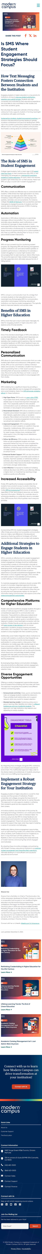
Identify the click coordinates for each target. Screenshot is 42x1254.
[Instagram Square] (20, 1204)
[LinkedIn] (7, 1204)
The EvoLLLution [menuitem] (6, 1135)
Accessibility (26, 1249)
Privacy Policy (16, 1249)
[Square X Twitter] (2, 1204)
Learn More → (6, 972)
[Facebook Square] (15, 1204)
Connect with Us (21, 1087)
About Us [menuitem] (4, 1127)
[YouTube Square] (11, 1204)
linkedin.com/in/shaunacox (30, 923)
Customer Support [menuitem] (7, 1131)
